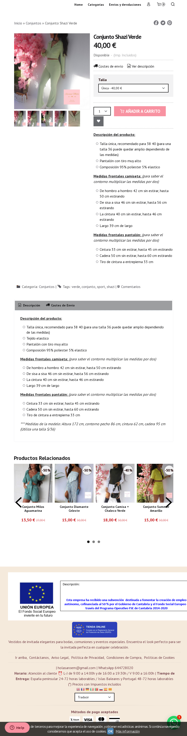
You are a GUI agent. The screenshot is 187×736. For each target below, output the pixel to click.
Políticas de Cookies (159, 657)
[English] (78, 690)
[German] (87, 690)
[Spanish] (105, 690)
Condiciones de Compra (123, 657)
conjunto (88, 286)
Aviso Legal (60, 657)
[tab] (29, 305)
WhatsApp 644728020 (115, 667)
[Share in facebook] (156, 23)
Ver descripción (143, 66)
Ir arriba (21, 657)
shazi (110, 286)
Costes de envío (111, 66)
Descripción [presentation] (31, 305)
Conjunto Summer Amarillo (156, 509)
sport (101, 286)
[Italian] (92, 690)
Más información (128, 731)
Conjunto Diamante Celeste (74, 509)
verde (76, 286)
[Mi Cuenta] (148, 4)
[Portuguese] (96, 690)
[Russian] (101, 690)
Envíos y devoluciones (125, 5)
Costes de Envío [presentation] (62, 305)
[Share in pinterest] (169, 23)
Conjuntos (47, 286)
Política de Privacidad (87, 657)
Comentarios (130, 286)
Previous (18, 502)
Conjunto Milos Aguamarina (33, 509)
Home (78, 5)
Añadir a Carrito (142, 111)
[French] (83, 690)
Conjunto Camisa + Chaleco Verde (115, 509)
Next (168, 502)
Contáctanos (39, 657)
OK (110, 731)
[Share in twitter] (162, 23)
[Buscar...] (173, 4)
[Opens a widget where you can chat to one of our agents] (17, 728)
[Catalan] (110, 690)
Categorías (96, 5)
